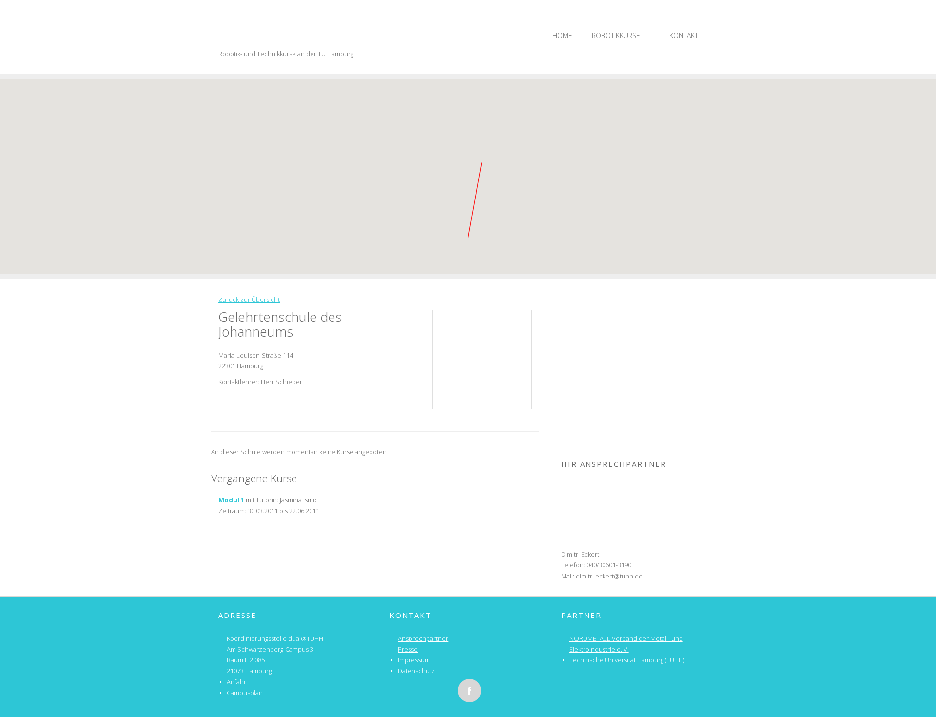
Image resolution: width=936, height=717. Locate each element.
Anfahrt (237, 681)
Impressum (414, 660)
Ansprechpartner (423, 638)
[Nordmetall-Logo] (639, 324)
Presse (408, 649)
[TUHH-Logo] (639, 387)
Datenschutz (416, 670)
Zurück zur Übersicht (249, 299)
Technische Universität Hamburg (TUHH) (626, 660)
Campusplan (245, 692)
